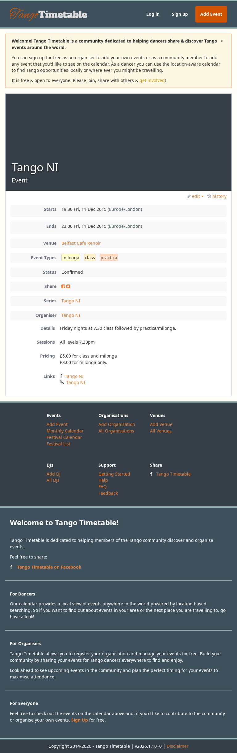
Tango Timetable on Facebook (49, 567)
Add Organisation (116, 424)
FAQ (102, 486)
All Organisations (116, 431)
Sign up (180, 14)
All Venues (161, 431)
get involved (152, 80)
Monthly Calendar (65, 431)
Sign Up (79, 720)
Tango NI (70, 301)
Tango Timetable (173, 474)
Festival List (58, 444)
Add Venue (161, 424)
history (219, 196)
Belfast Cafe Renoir (81, 243)
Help (103, 480)
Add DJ (53, 474)
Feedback (108, 493)
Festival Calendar (64, 437)
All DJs (53, 480)
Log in (153, 14)
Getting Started (114, 474)
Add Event (211, 14)
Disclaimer (178, 746)
